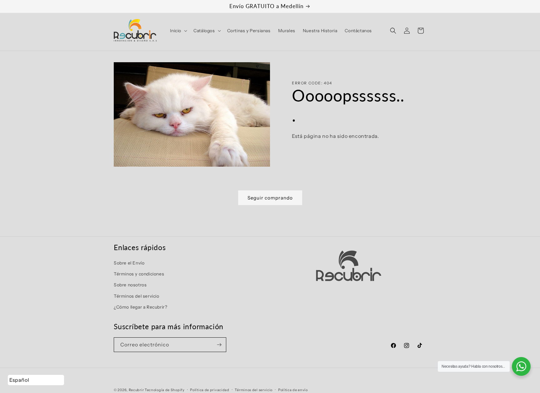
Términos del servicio (136, 296)
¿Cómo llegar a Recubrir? (140, 307)
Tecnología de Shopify (165, 390)
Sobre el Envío (129, 263)
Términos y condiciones (139, 274)
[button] (178, 30)
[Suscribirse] (219, 344)
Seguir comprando (270, 198)
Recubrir (136, 390)
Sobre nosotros (130, 285)
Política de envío (293, 390)
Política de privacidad (209, 390)
